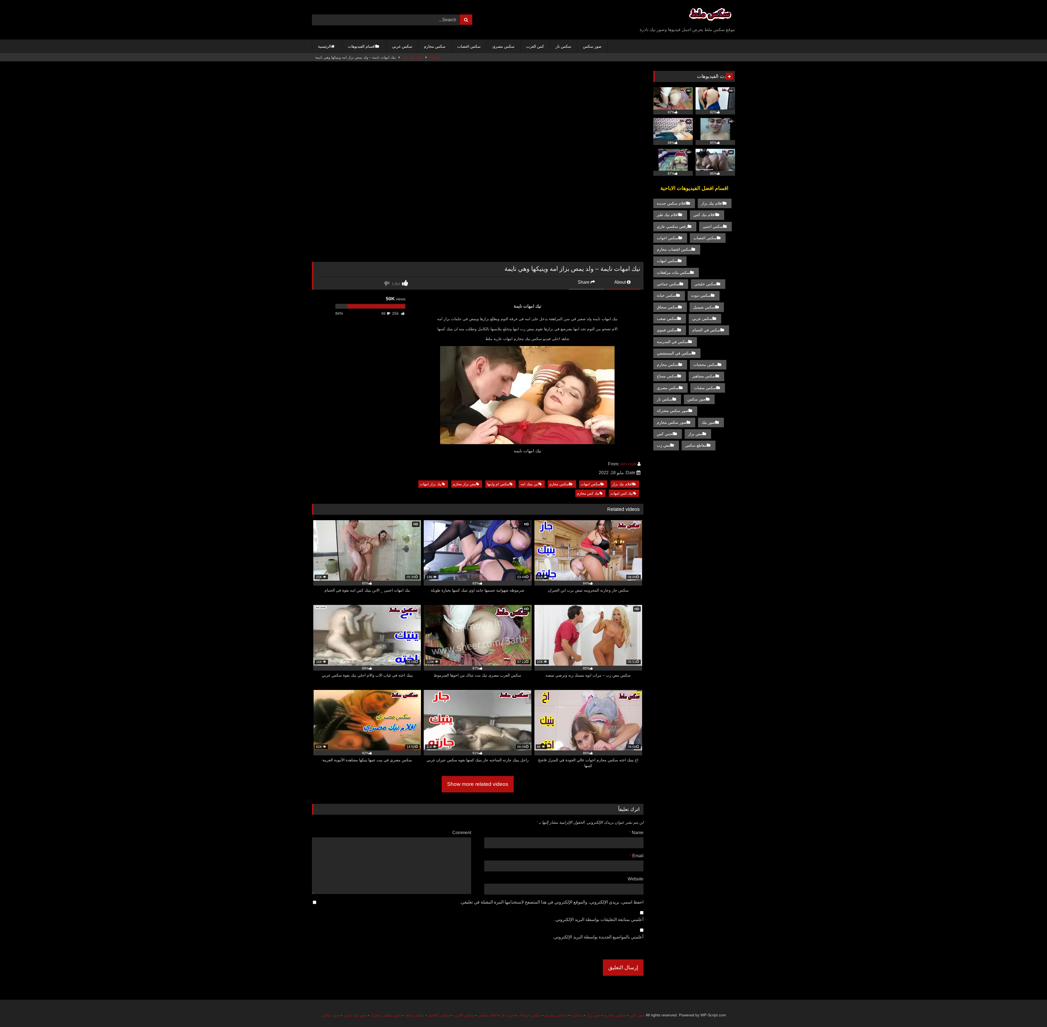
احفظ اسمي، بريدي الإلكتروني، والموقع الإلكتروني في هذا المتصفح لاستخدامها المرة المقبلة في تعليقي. (551, 902)
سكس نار (563, 46)
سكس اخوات (667, 238)
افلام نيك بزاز (413, 57)
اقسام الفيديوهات (361, 46)
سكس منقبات (705, 388)
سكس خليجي (705, 284)
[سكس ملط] (710, 15)
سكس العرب (463, 1015)
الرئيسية (324, 46)
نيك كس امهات (621, 493)
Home (434, 57)
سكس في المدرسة (672, 342)
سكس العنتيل (439, 1015)
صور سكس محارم (672, 422)
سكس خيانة (666, 295)
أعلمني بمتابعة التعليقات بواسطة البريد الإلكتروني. (599, 919)
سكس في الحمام (706, 330)
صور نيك (708, 422)
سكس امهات (590, 484)
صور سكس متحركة (672, 410)
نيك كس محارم (588, 493)
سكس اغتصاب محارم (674, 249)
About (620, 282)
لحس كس (665, 434)
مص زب (663, 445)
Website (635, 879)
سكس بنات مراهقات (673, 272)
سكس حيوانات (529, 1015)
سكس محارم (435, 46)
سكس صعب (667, 318)
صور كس (637, 1015)
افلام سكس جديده (671, 203)
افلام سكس (487, 1015)
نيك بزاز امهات (431, 484)
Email (636, 855)
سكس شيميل (704, 307)
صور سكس (592, 46)
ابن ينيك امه (530, 484)
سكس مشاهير (703, 376)
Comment (461, 832)
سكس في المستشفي (674, 353)
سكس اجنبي (713, 226)
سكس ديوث (701, 295)
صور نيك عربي (355, 1015)
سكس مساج (667, 376)
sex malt (628, 464)
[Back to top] (1030, 1010)
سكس (578, 1015)
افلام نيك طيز (667, 215)
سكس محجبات (705, 364)
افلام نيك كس (704, 215)
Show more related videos (477, 784)
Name (636, 832)
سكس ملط (415, 1015)
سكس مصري (503, 46)
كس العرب (535, 46)
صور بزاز (593, 1015)
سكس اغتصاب (469, 46)
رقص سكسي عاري (672, 226)
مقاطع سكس (696, 445)
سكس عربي (402, 46)
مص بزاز (695, 434)
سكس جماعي (668, 284)
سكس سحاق (667, 307)
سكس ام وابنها (498, 484)
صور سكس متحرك (385, 1015)
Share (584, 282)
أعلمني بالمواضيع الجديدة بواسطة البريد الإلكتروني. (598, 937)
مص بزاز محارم (464, 484)
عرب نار (507, 1015)
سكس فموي (667, 330)
